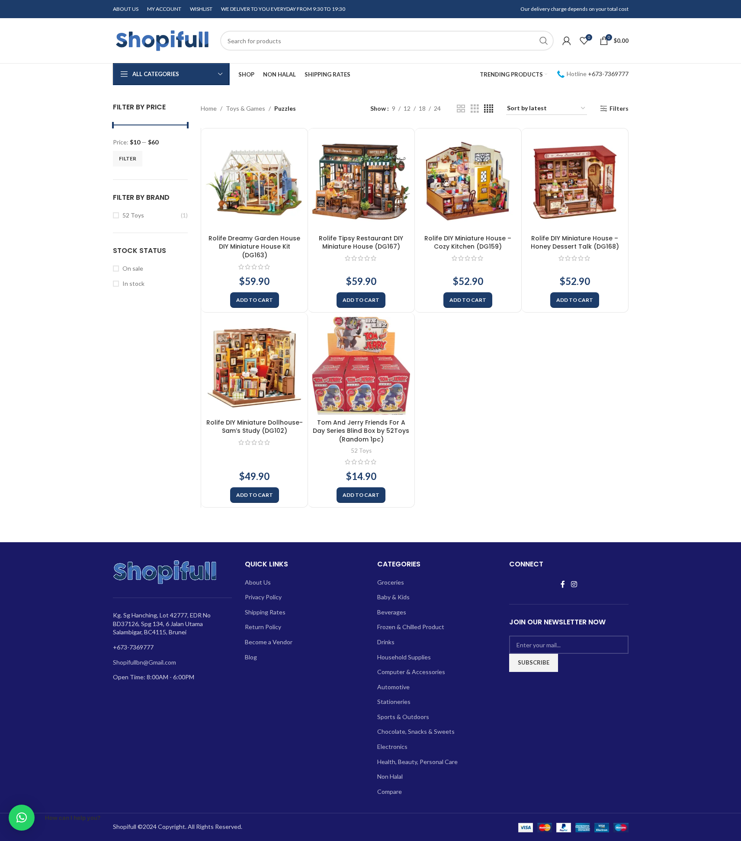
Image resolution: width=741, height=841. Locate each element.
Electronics (392, 746)
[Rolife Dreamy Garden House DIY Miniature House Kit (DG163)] (254, 181)
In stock (133, 283)
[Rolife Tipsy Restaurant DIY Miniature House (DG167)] (361, 181)
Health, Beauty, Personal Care (417, 761)
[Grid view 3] (475, 108)
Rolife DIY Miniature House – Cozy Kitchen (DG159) (467, 242)
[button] (254, 300)
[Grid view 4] (488, 108)
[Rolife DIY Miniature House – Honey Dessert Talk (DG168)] (575, 181)
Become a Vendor (268, 642)
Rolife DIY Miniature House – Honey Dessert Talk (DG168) (575, 242)
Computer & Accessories (411, 671)
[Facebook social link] (563, 584)
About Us (258, 582)
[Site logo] (162, 40)
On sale (132, 268)
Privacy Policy (263, 597)
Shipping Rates (265, 612)
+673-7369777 (608, 73)
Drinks (386, 642)
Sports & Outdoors (403, 716)
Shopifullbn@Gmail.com (144, 662)
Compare (389, 791)
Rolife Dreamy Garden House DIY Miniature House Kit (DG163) (254, 246)
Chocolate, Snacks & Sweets (416, 731)
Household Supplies (404, 657)
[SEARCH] (544, 41)
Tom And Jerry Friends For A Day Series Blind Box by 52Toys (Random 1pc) (361, 431)
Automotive (393, 687)
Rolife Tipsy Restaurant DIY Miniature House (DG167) (361, 242)
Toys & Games (245, 108)
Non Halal (390, 776)
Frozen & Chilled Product (410, 626)
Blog (251, 657)
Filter (127, 158)
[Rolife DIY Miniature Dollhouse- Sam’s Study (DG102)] (254, 366)
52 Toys (133, 215)
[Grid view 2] (461, 108)
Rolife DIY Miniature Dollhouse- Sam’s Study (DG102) (254, 426)
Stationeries (394, 701)
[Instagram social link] (574, 584)
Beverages (391, 612)
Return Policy (263, 626)
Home (209, 108)
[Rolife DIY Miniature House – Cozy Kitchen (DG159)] (468, 181)
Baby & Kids (393, 597)
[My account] (566, 40)
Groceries (390, 582)
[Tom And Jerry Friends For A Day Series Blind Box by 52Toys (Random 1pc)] (361, 366)
